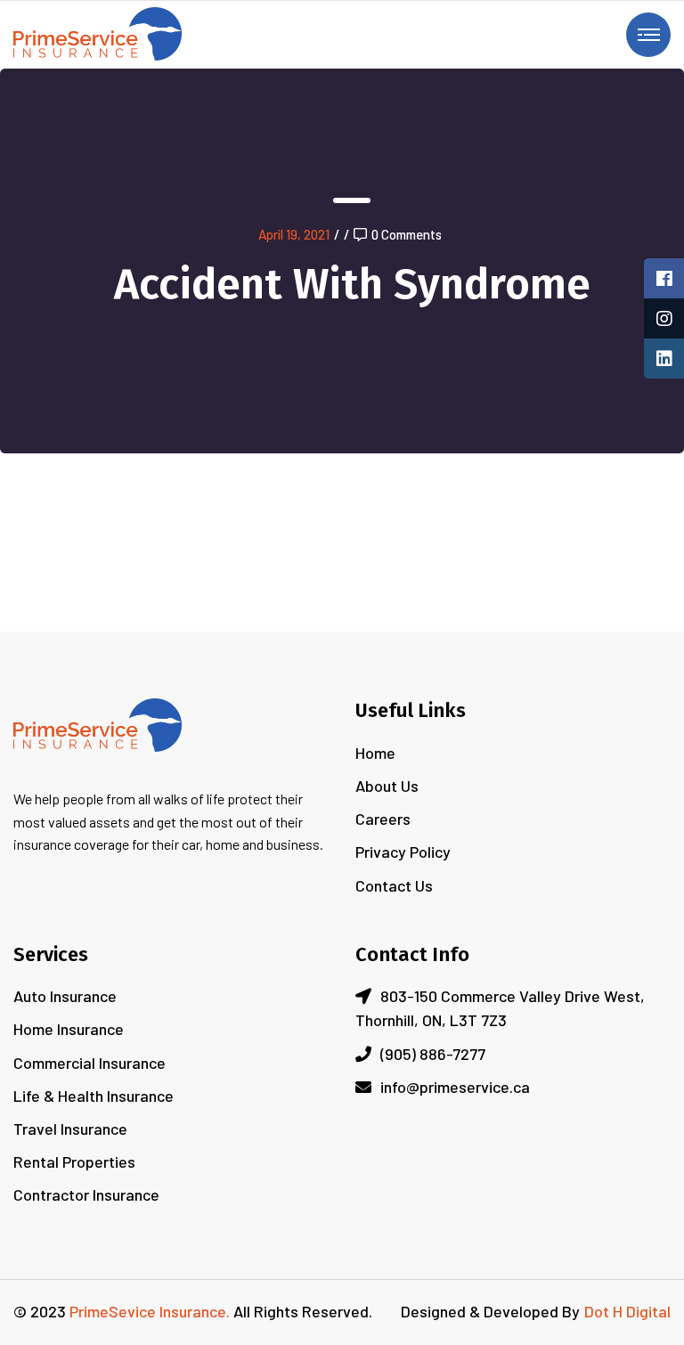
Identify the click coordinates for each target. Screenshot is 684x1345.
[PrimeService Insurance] (97, 31)
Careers (383, 818)
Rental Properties (74, 1161)
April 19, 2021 (294, 234)
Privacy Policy (403, 851)
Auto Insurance (65, 996)
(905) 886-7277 (432, 1054)
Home (375, 752)
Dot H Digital (627, 1311)
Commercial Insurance (89, 1062)
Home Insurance (68, 1029)
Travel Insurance (70, 1128)
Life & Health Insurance (93, 1095)
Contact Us (394, 885)
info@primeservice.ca (455, 1086)
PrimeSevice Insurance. (149, 1311)
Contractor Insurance (86, 1194)
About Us (387, 785)
